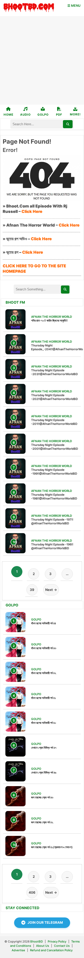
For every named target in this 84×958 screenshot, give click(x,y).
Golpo (43, 114)
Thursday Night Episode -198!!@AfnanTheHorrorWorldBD (54, 496)
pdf (59, 114)
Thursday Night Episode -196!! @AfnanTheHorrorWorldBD (52, 546)
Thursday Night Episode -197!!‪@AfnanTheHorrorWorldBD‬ (52, 521)
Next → (51, 590)
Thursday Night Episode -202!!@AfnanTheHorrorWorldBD (54, 397)
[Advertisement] (42, 60)
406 (32, 892)
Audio (25, 114)
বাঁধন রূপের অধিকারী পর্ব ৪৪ (43, 623)
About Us (42, 945)
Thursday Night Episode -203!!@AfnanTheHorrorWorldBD (54, 372)
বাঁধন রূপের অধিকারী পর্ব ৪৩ (43, 648)
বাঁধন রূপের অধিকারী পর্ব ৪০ (43, 722)
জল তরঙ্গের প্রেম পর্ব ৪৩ (42, 797)
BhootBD (36, 941)
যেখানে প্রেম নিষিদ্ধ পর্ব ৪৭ (43, 747)
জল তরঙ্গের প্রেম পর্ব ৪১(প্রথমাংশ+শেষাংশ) (52, 847)
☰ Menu (73, 5)
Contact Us (62, 945)
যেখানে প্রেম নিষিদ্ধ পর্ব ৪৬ (43, 772)
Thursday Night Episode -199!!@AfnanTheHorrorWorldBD (54, 471)
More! (75, 114)
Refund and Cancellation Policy (51, 950)
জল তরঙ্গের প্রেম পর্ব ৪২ (42, 822)
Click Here (32, 211)
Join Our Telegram (45, 922)
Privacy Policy (57, 941)
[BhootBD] (29, 8)
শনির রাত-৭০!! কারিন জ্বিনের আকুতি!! (49, 320)
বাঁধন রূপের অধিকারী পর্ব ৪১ (43, 698)
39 (32, 590)
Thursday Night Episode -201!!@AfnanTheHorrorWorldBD (54, 422)
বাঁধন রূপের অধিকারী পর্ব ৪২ (43, 673)
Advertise (18, 950)
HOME (8, 114)
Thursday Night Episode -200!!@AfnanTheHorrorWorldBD (54, 446)
